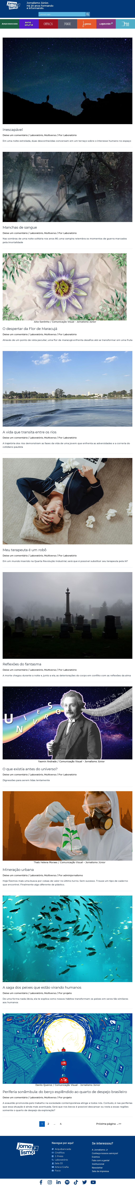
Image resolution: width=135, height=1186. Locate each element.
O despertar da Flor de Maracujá (30, 329)
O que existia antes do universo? (30, 769)
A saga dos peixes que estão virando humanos (42, 987)
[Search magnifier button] (87, 14)
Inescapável (13, 130)
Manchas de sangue (20, 227)
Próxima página (107, 1123)
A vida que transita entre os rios (30, 432)
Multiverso (50, 135)
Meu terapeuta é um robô (24, 550)
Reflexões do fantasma (22, 664)
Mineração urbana (18, 870)
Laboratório (36, 135)
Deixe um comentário (15, 135)
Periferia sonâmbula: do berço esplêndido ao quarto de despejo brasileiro (65, 1092)
